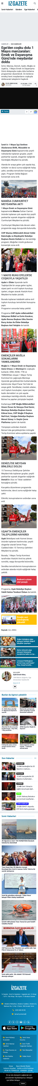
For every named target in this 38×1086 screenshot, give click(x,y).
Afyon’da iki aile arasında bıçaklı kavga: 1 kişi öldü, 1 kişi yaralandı (10, 728)
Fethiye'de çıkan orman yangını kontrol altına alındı (9, 746)
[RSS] (28, 1022)
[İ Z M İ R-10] (19, 188)
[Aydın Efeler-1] (19, 340)
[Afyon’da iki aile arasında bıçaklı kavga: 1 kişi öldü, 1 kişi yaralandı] (10, 720)
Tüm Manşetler (27, 1050)
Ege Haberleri (29, 9)
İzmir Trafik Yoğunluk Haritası (26, 1045)
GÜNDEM (19, 783)
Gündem (19, 9)
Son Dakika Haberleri (8, 1057)
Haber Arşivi (26, 1056)
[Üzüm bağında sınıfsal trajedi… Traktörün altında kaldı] (28, 739)
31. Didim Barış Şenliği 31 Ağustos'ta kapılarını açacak (9, 710)
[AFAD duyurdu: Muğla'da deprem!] (28, 720)
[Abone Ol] (35, 112)
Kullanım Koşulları (10, 1068)
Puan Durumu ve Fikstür (9, 1051)
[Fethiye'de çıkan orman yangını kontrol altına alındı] (10, 739)
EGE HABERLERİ (16, 44)
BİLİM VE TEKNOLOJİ (11, 1070)
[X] (13, 1022)
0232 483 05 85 (20, 1010)
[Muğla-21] (19, 448)
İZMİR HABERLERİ (22, 803)
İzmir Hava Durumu (25, 1039)
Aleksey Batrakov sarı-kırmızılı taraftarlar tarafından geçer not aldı (25, 797)
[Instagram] (17, 1022)
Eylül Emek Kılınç (19, 675)
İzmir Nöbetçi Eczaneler (9, 1039)
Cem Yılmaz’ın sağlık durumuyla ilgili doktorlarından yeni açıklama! (24, 787)
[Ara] (35, 3)
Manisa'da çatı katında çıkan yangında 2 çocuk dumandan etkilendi (27, 710)
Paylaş (6, 111)
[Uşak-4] (19, 604)
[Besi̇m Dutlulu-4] (19, 260)
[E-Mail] (15, 686)
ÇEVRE (30, 1070)
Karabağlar (20, 763)
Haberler (4, 44)
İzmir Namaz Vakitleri (8, 1045)
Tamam (23, 1083)
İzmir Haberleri (7, 9)
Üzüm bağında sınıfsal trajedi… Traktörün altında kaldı (27, 746)
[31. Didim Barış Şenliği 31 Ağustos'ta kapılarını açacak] (10, 703)
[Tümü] (35, 758)
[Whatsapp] (24, 1022)
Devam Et (16, 683)
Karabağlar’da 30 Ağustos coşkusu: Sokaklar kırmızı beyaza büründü (25, 767)
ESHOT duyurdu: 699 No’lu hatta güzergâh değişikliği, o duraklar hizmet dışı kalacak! (25, 807)
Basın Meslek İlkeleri (23, 1066)
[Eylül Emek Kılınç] (6, 676)
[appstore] (10, 1028)
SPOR (18, 793)
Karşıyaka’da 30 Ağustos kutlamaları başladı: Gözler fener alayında (25, 777)
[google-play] (28, 1028)
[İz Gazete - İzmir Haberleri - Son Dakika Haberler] (18, 3)
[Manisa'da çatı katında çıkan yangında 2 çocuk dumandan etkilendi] (28, 703)
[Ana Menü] (2, 3)
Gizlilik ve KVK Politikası (25, 1068)
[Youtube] (21, 1022)
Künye (11, 1066)
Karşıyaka (20, 773)
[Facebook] (9, 1022)
